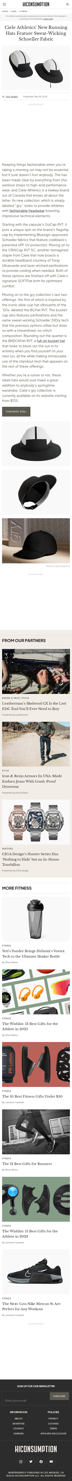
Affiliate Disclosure (53, 1433)
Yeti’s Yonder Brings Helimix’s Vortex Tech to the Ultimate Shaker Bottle (33, 953)
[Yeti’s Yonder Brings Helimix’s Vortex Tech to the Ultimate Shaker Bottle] (36, 919)
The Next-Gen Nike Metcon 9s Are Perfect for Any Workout (31, 1306)
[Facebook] (41, 1461)
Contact (18, 1428)
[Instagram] (21, 1461)
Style (5, 771)
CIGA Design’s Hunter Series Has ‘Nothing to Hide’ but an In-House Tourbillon (30, 859)
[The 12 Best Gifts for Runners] (36, 1131)
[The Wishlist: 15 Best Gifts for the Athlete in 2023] (36, 1199)
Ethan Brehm (11, 962)
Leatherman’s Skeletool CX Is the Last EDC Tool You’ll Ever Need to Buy (34, 706)
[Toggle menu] (4, 4)
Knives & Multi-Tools (15, 698)
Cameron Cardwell (14, 1102)
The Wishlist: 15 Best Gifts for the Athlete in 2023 (30, 1233)
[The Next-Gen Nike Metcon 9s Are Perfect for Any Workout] (36, 1271)
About (19, 1418)
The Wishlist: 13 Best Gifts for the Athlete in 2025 (30, 1026)
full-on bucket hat (51, 341)
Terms (53, 1428)
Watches (7, 849)
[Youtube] (51, 1461)
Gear (13, 11)
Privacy (53, 1418)
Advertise (19, 1423)
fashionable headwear (27, 210)
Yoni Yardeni (12, 96)
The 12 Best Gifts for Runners (27, 1164)
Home (5, 11)
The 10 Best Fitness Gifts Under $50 (32, 1096)
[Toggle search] (67, 4)
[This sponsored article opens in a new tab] (36, 671)
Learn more (48, 19)
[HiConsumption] (36, 4)
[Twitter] (31, 1461)
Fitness (23, 11)
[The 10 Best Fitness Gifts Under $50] (36, 1064)
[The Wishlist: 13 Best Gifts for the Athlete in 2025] (36, 991)
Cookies (53, 1423)
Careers (18, 1433)
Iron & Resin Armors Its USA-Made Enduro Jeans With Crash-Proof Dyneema (32, 781)
